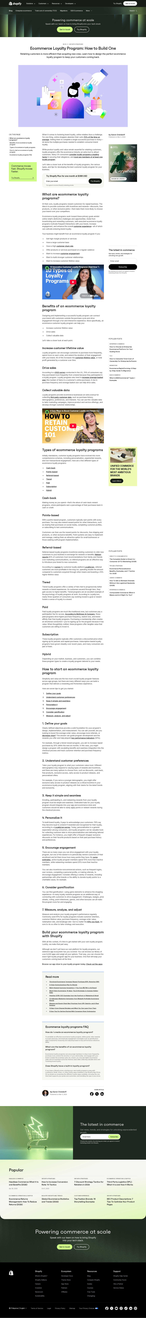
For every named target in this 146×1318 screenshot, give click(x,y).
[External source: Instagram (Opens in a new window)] (121, 1308)
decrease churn (48, 735)
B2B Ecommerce (77, 11)
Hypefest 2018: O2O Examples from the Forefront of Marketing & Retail (74, 995)
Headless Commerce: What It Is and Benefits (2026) (23, 1183)
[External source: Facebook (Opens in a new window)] (92, 1094)
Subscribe (123, 267)
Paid (48, 483)
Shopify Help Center (120, 1276)
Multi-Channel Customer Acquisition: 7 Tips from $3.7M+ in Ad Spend (73, 988)
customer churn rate (65, 246)
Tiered (49, 479)
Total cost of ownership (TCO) (46, 11)
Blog (10, 11)
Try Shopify (117, 3)
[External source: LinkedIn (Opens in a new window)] (102, 1094)
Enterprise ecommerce (24, 11)
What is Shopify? (41, 1276)
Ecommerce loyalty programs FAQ (21, 155)
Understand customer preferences (60, 697)
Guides (89, 1284)
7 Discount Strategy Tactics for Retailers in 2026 (88, 1183)
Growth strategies (76, 44)
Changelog (91, 1296)
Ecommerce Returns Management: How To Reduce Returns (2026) (23, 1202)
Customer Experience (81, 1195)
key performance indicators (83, 738)
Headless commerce (16, 1178)
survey (58, 567)
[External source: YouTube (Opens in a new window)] (116, 1308)
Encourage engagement (56, 708)
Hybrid (49, 490)
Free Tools (91, 1292)
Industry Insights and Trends (52, 1195)
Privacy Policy (60, 1308)
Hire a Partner (118, 1284)
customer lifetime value (85, 358)
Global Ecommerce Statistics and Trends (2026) (55, 1200)
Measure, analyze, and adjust (58, 716)
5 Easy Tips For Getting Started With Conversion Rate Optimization (72, 1011)
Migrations (63, 11)
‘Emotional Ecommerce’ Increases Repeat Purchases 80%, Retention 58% (74, 982)
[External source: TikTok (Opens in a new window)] (126, 1308)
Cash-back (50, 468)
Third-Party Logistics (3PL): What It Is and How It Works (120, 1183)
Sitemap (72, 1308)
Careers (38, 1284)
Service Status (118, 1288)
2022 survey (60, 372)
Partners (64, 1288)
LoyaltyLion (89, 567)
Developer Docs (67, 1276)
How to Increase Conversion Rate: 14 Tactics (55, 1183)
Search (132, 11)
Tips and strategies (116, 566)
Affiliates (64, 1292)
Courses (90, 1288)
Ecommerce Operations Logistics (119, 1178)
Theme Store (66, 1280)
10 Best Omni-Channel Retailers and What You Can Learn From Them (72, 1008)
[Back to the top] (11, 1272)
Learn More (116, 481)
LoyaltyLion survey (62, 827)
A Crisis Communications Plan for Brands (63, 985)
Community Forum (119, 1280)
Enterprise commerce (117, 344)
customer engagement (70, 254)
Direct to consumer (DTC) (118, 556)
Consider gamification (55, 712)
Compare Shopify (93, 1280)
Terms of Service (37, 1308)
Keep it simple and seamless (58, 701)
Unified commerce (116, 578)
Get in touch (130, 3)
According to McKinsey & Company (80, 614)
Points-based (51, 472)
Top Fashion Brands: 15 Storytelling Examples (84, 1200)
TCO (111, 356)
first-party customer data (61, 397)
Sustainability (39, 1296)
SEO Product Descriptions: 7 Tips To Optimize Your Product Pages (121, 1202)
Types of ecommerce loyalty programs (22, 147)
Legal (49, 1308)
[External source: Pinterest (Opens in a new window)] (135, 1308)
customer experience (82, 226)
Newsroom (39, 1292)
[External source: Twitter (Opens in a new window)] (97, 1094)
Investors (38, 1288)
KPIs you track (93, 922)
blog (65, 44)
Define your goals (53, 693)
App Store (65, 1284)
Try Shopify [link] (95, 181)
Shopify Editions (41, 1280)
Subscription (51, 486)
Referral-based (52, 475)
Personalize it (51, 705)
